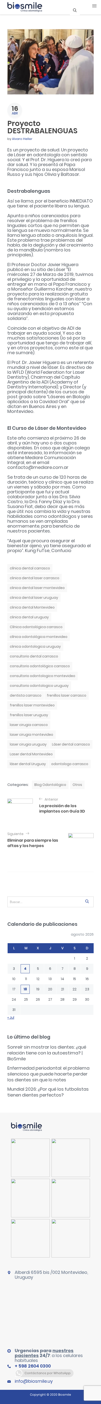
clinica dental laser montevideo (37, 587)
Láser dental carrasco (71, 744)
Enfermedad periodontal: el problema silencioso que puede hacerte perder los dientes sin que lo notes (48, 1074)
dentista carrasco (25, 695)
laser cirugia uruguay (28, 744)
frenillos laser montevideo (32, 705)
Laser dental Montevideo (31, 754)
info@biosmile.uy (34, 1381)
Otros (77, 784)
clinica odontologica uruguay (35, 646)
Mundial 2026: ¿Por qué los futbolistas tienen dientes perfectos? (48, 1092)
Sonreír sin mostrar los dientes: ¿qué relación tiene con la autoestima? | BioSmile (46, 1053)
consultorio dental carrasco (34, 656)
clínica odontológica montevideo (38, 636)
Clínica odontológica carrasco (36, 626)
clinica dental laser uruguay (34, 597)
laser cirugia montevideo (31, 734)
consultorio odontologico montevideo (42, 675)
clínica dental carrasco (30, 568)
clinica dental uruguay (29, 617)
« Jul (10, 1017)
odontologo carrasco (69, 763)
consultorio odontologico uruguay (39, 685)
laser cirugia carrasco (29, 724)
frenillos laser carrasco (66, 695)
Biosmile (64, 1395)
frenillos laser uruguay (29, 715)
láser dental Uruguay (28, 763)
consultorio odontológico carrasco (40, 666)
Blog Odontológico (50, 784)
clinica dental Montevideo (32, 607)
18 (25, 989)
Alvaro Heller (22, 138)
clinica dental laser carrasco (34, 578)
